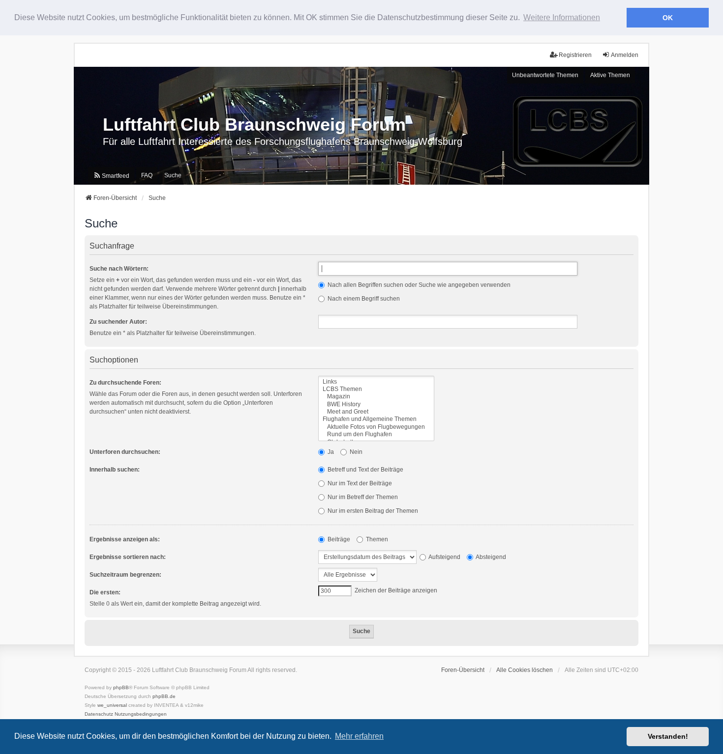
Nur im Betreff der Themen (362, 497)
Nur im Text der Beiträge (359, 483)
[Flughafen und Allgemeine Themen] (376, 419)
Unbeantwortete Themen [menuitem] (545, 75)
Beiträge (338, 539)
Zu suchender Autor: (118, 321)
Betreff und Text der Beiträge (364, 469)
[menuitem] (111, 176)
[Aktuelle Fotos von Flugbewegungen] (376, 427)
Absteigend (490, 557)
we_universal (112, 705)
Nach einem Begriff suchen (363, 298)
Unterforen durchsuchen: (125, 451)
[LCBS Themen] (376, 389)
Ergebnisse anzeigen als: (125, 539)
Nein (355, 451)
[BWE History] (376, 404)
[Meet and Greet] (376, 412)
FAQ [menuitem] (146, 175)
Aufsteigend (443, 557)
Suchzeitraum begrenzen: (125, 574)
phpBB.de (164, 696)
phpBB (121, 687)
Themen (376, 539)
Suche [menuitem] (172, 175)
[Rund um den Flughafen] (376, 434)
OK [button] (668, 18)
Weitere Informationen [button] (561, 17)
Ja (330, 451)
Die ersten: (105, 592)
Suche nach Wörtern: (119, 268)
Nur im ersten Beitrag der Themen (372, 510)
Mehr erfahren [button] (359, 736)
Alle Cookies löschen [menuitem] (524, 670)
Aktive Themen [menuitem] (610, 75)
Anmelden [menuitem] (624, 55)
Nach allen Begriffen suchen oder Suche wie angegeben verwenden (418, 284)
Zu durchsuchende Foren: (125, 382)
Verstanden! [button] (668, 736)
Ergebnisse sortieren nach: (128, 557)
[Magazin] (376, 396)
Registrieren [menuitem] (575, 55)
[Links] (376, 382)
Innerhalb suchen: (115, 469)
